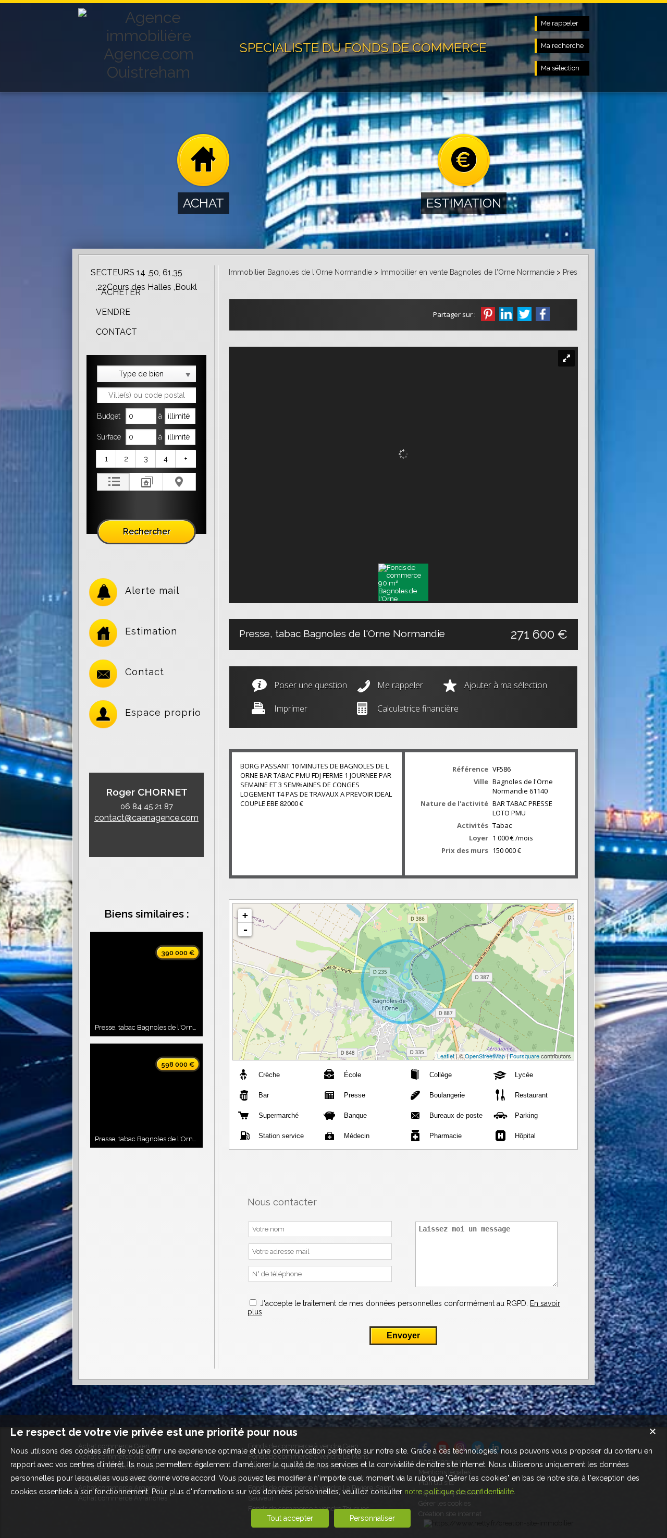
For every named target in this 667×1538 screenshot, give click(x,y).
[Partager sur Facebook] (543, 314)
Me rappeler (400, 685)
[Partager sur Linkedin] (506, 314)
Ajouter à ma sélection (505, 685)
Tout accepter (290, 1518)
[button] (107, 459)
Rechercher (146, 531)
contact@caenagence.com (146, 818)
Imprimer (290, 708)
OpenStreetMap (485, 1056)
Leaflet (445, 1056)
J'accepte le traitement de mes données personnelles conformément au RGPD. (394, 1303)
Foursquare (524, 1056)
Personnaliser (372, 1518)
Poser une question (310, 685)
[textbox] (146, 395)
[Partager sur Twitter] (524, 314)
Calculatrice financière (418, 708)
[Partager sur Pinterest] (488, 314)
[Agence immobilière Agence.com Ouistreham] (148, 72)
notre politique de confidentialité (459, 1491)
